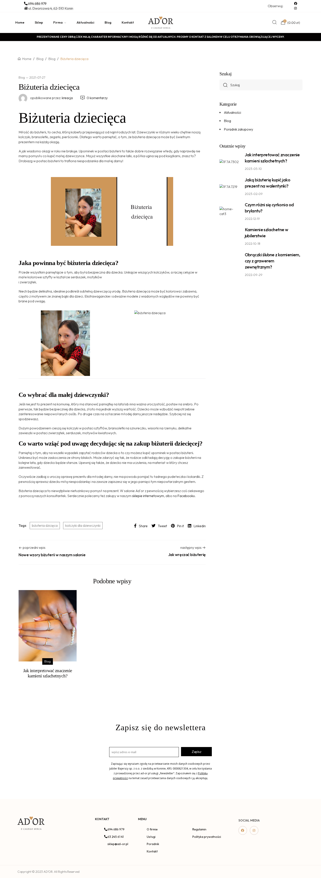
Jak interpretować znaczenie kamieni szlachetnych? (47, 673)
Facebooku (186, 496)
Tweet (162, 526)
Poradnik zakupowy (238, 129)
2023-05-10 (253, 169)
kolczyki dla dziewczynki (82, 525)
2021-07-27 (37, 77)
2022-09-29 (253, 275)
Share (143, 526)
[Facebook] (242, 830)
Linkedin (199, 526)
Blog (22, 77)
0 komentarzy (97, 98)
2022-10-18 (252, 244)
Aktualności (232, 112)
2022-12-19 (252, 219)
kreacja (51, 98)
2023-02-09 (254, 194)
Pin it (180, 526)
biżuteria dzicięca (45, 525)
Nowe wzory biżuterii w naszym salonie (52, 554)
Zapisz (196, 752)
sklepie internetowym (148, 496)
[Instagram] (254, 830)
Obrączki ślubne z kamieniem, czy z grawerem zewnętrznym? (272, 261)
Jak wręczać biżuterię (187, 554)
